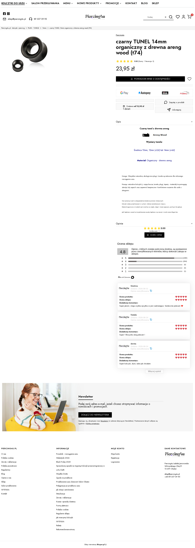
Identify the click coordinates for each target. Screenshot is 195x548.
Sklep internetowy (94, 544)
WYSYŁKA (5, 489)
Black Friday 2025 (63, 462)
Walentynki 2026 (63, 458)
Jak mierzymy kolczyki (64, 517)
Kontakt (4, 493)
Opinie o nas (6, 477)
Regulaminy (5, 470)
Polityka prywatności (9, 466)
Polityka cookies (7, 458)
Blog (3, 473)
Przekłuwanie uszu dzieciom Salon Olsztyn (72, 481)
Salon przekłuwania (8, 485)
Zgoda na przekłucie (64, 477)
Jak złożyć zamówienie (65, 489)
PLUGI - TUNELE (33, 28)
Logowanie (115, 462)
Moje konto (115, 454)
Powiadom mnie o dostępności (152, 78)
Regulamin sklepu (63, 513)
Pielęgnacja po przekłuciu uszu (68, 485)
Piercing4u (120, 35)
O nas (3, 454)
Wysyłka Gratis (62, 473)
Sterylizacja (60, 493)
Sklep (3, 481)
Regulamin (104, 421)
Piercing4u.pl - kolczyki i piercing (13, 28)
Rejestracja (115, 458)
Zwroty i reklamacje (8, 462)
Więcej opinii (154, 371)
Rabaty (58, 525)
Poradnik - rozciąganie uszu (67, 454)
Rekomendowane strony (65, 529)
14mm (44, 28)
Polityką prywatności (92, 423)
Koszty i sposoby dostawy (65, 501)
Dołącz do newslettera (95, 414)
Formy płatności (62, 505)
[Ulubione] (178, 17)
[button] (171, 17)
